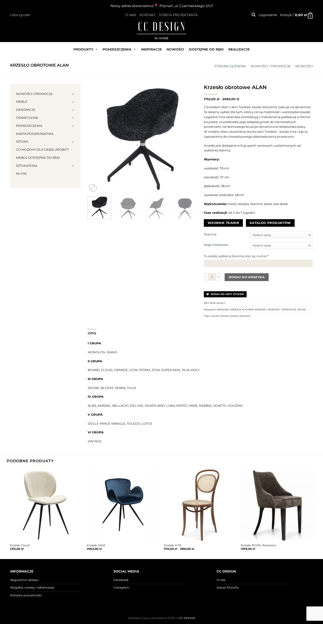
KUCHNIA (247, 309)
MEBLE (21, 101)
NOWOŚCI (175, 49)
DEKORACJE (25, 109)
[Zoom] (93, 188)
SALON (301, 309)
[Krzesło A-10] (200, 505)
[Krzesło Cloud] (46, 505)
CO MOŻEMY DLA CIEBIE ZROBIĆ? (42, 149)
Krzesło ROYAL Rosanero (258, 545)
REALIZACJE (239, 49)
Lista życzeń (20, 15)
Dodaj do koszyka (247, 277)
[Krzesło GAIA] (123, 505)
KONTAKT (148, 15)
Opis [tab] (92, 333)
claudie (214, 315)
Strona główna (230, 66)
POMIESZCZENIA (117, 49)
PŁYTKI (21, 173)
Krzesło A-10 (172, 545)
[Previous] (96, 138)
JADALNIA (223, 309)
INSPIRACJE (151, 49)
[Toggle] (73, 93)
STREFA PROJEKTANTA (178, 15)
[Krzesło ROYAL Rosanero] (277, 505)
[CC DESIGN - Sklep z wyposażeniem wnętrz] (161, 30)
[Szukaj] (253, 14)
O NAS (130, 15)
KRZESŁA (235, 309)
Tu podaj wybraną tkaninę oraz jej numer (236, 256)
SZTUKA (22, 141)
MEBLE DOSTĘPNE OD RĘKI (38, 157)
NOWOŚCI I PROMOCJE (271, 66)
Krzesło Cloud (20, 545)
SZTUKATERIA (26, 165)
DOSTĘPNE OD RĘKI (206, 49)
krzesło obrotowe (240, 315)
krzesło (224, 315)
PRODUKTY (83, 49)
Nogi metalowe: (216, 245)
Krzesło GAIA (96, 545)
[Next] (188, 138)
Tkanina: (210, 234)
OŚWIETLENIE (27, 118)
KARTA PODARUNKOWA (34, 134)
